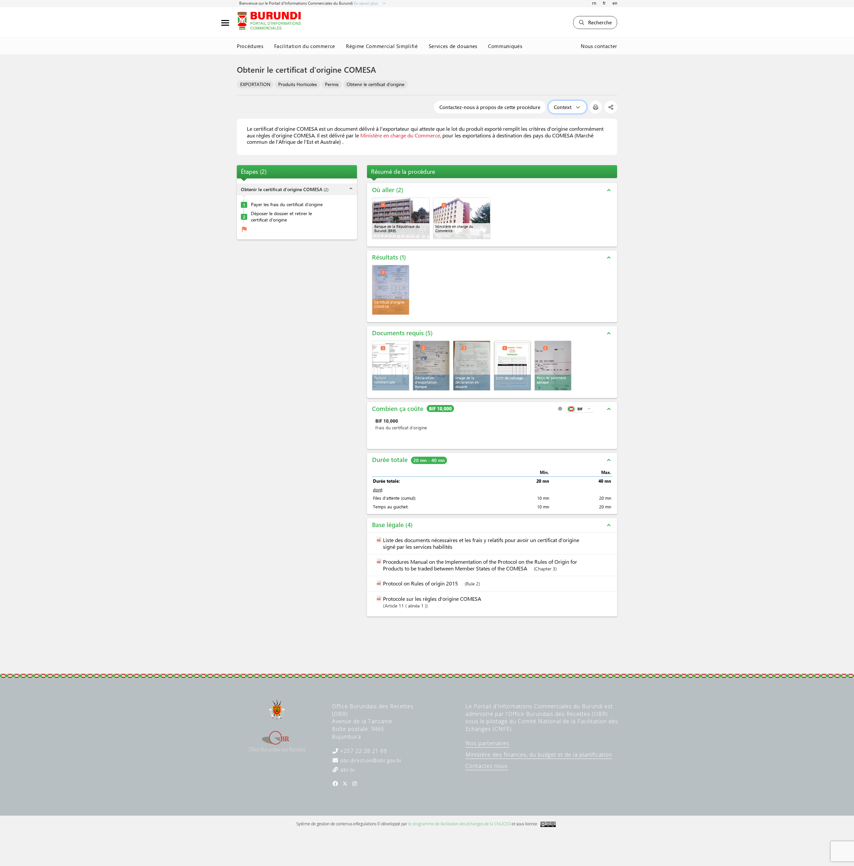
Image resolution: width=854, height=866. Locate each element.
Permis (332, 84)
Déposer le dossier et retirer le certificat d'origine (281, 216)
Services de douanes (453, 46)
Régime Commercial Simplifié (382, 46)
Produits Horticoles (297, 84)
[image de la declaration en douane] (471, 366)
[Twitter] (345, 783)
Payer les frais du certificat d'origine (287, 204)
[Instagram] (354, 783)
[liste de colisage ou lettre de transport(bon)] (512, 366)
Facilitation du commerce (305, 46)
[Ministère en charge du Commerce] (462, 218)
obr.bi (347, 770)
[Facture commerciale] (390, 366)
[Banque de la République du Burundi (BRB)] (401, 218)
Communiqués (505, 46)
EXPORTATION (255, 84)
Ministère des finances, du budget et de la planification (538, 754)
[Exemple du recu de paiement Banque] (553, 366)
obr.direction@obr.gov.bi (370, 760)
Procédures (250, 46)
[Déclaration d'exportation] (431, 366)
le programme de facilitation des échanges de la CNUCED (459, 824)
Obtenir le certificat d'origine (375, 84)
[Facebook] (335, 783)
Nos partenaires (487, 743)
